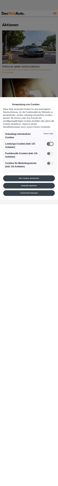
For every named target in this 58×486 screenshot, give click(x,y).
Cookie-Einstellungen (29, 193)
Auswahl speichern (29, 185)
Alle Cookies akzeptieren (29, 178)
